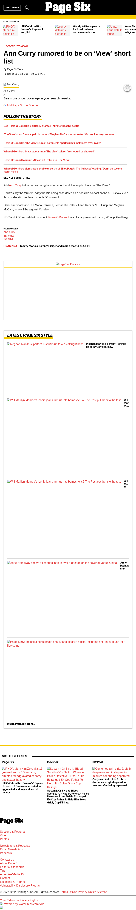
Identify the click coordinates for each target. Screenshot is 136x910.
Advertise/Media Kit (12, 874)
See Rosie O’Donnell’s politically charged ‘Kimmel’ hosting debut (41, 125)
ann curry (9, 232)
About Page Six (10, 863)
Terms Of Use (68, 891)
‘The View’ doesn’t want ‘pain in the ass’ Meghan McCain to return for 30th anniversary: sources (59, 134)
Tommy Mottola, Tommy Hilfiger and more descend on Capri (54, 245)
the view (9, 235)
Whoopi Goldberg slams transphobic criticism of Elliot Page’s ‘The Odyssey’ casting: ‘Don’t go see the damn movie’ (63, 170)
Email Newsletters (11, 849)
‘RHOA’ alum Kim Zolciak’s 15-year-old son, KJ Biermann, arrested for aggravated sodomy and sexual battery (22, 788)
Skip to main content (13, 24)
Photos (4, 839)
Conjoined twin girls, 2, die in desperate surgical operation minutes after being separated (109, 782)
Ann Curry (15, 185)
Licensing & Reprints (13, 881)
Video (3, 835)
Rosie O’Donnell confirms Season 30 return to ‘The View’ (36, 159)
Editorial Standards (12, 867)
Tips (2, 870)
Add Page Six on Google (22, 105)
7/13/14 (8, 239)
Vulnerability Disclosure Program (20, 885)
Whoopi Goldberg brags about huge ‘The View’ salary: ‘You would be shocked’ (49, 151)
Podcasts (6, 853)
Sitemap (102, 891)
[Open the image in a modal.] (127, 87)
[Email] (36, 7)
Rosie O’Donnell (58, 217)
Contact (5, 878)
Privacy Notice (87, 891)
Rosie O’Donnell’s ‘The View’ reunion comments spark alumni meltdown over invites (52, 142)
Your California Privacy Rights (19, 900)
